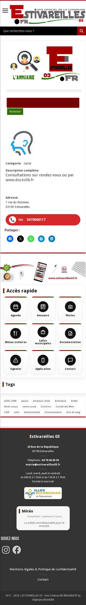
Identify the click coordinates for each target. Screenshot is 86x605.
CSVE (6, 412)
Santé (27, 163)
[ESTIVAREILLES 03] (43, 15)
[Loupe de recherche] (81, 31)
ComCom (46, 406)
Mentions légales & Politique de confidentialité (43, 569)
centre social (29, 406)
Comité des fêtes (65, 406)
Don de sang (73, 412)
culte (16, 412)
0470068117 (36, 220)
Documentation (53, 412)
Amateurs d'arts (41, 401)
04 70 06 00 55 (50, 460)
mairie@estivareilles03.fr (43, 464)
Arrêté (74, 401)
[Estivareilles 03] (43, 272)
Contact (43, 579)
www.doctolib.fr (20, 180)
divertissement (32, 412)
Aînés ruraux (11, 406)
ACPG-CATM (10, 401)
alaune (24, 401)
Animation (60, 401)
